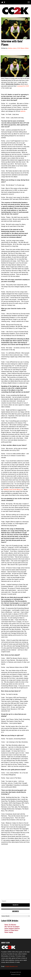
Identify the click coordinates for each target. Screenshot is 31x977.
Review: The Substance (10, 925)
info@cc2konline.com (11, 966)
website (22, 111)
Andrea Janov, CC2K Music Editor (18, 48)
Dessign (18, 974)
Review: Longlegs (9, 932)
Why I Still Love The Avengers (12, 927)
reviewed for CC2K (23, 86)
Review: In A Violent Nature (11, 930)
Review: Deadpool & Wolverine (12, 928)
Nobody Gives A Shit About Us (13, 489)
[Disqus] (15, 875)
